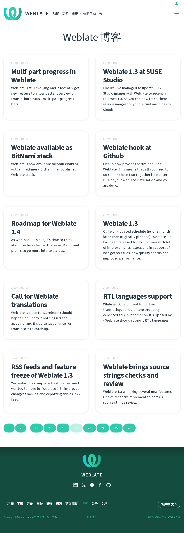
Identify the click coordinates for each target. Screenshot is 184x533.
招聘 (59, 504)
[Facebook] (100, 485)
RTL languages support (137, 296)
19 (36, 428)
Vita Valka (170, 517)
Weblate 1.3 (120, 223)
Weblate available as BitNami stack (41, 152)
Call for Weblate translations (34, 300)
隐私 (157, 517)
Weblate (37, 13)
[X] (83, 485)
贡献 (75, 13)
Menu (176, 13)
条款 (150, 517)
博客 (85, 504)
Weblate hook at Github (127, 152)
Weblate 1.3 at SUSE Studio (132, 76)
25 (116, 428)
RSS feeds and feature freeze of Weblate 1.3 (43, 371)
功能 (56, 13)
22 (76, 428)
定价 (65, 13)
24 (103, 428)
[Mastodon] (92, 485)
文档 (104, 504)
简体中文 (167, 504)
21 (63, 428)
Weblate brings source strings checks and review (136, 375)
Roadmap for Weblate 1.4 (43, 228)
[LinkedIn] (75, 485)
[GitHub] (108, 485)
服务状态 (92, 517)
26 (129, 428)
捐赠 (49, 504)
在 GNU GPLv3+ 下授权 (45, 517)
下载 (20, 504)
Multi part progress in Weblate (43, 76)
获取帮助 (89, 13)
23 (89, 428)
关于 (102, 13)
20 (50, 428)
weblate (91, 475)
